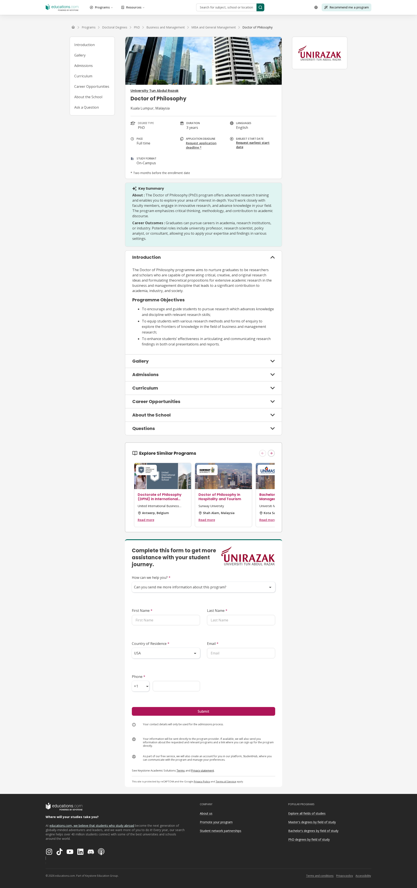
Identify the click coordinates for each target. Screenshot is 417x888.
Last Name (217, 610)
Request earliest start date (253, 145)
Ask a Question (86, 107)
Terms (181, 770)
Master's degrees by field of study (312, 822)
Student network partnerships (220, 831)
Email (212, 643)
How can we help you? (151, 577)
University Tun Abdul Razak (155, 90)
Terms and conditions (320, 876)
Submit (203, 711)
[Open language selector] (316, 7)
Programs (102, 7)
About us (206, 813)
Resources (133, 7)
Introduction (84, 44)
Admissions (83, 65)
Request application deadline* (201, 145)
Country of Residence (150, 643)
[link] (257, 27)
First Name (142, 610)
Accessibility (363, 876)
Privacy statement (202, 770)
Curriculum (83, 76)
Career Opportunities (91, 86)
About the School (88, 97)
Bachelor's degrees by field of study (313, 831)
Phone (138, 676)
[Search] (260, 7)
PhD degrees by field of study (309, 839)
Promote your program (216, 822)
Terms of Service (226, 781)
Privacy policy (344, 876)
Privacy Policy (202, 781)
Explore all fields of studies (307, 813)
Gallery (80, 55)
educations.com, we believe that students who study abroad (92, 825)
